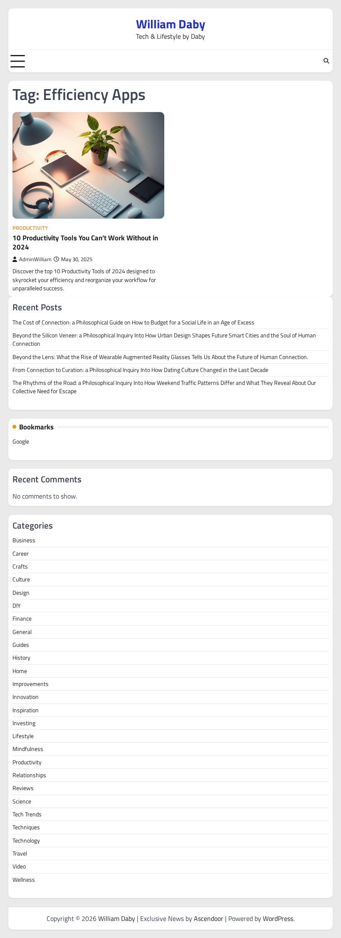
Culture (21, 579)
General (22, 632)
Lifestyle (23, 736)
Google (20, 441)
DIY (16, 605)
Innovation (25, 697)
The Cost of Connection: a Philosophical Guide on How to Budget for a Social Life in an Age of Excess (133, 322)
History (21, 658)
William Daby (170, 24)
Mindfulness (27, 749)
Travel (19, 853)
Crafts (20, 566)
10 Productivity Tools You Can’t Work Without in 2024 (85, 242)
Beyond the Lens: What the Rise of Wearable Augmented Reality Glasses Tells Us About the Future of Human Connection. (160, 357)
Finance (22, 618)
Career (20, 553)
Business (23, 540)
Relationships (29, 775)
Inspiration (25, 710)
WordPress (278, 918)
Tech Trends (27, 814)
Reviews (23, 788)
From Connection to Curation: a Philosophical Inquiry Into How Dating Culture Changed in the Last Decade (140, 370)
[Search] (326, 61)
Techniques (26, 827)
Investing (23, 723)
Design (21, 593)
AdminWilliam (35, 259)
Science (21, 801)
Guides (20, 645)
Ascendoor (208, 918)
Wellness (23, 880)
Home (19, 671)
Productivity (30, 228)
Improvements (30, 684)
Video (19, 866)
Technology (26, 840)
